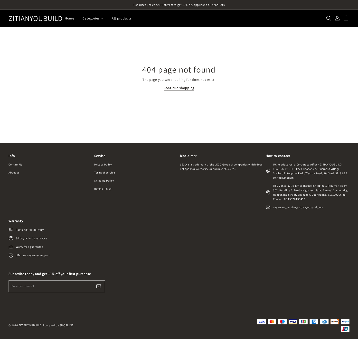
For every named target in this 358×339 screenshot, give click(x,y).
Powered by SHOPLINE (58, 325)
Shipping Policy (104, 180)
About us (14, 172)
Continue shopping (179, 88)
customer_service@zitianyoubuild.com (298, 207)
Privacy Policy (103, 164)
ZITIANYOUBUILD (33, 18)
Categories (91, 18)
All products (122, 18)
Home (69, 18)
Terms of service (104, 172)
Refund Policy (102, 188)
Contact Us (15, 164)
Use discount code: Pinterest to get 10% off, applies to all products (179, 5)
